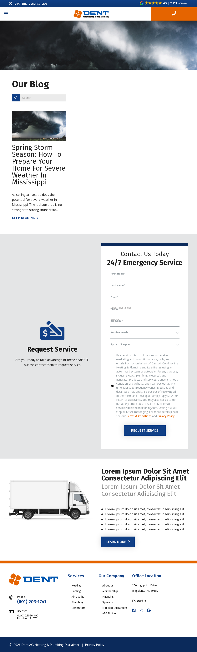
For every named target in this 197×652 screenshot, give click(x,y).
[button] (164, 3)
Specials (107, 602)
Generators (78, 608)
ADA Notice (109, 613)
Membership (110, 591)
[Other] (149, 610)
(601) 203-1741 (31, 601)
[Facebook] (134, 610)
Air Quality (78, 596)
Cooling (76, 591)
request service (145, 430)
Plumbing (77, 602)
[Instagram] (142, 610)
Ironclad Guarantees (115, 608)
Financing (108, 596)
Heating (76, 585)
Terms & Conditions (138, 416)
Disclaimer (71, 645)
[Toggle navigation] (6, 14)
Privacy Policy (166, 416)
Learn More (116, 541)
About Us (108, 585)
